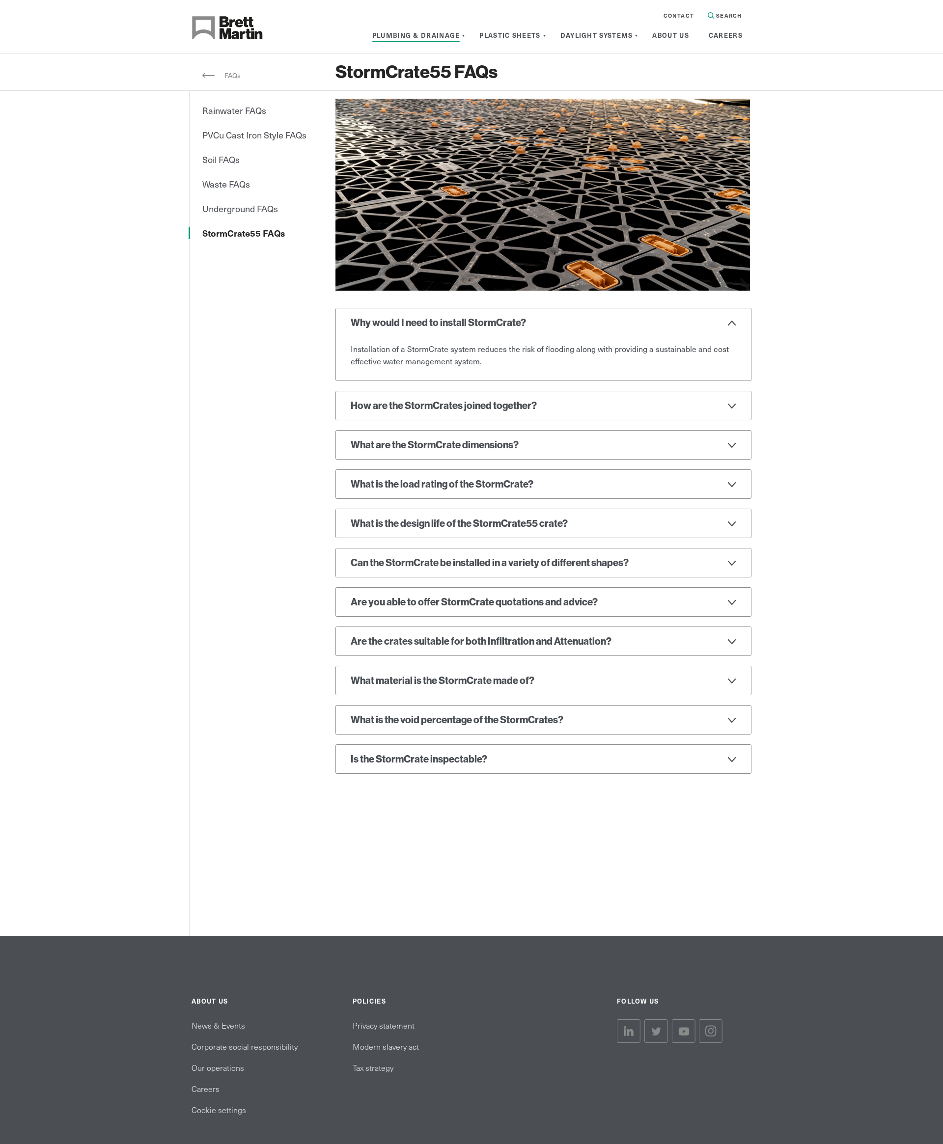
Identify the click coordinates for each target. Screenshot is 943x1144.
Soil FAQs (221, 159)
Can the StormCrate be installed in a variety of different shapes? (490, 563)
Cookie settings (219, 1110)
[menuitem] (416, 35)
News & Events (218, 1025)
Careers (206, 1088)
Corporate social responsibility (245, 1046)
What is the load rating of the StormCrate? (442, 484)
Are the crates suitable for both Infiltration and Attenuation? (481, 641)
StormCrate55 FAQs (243, 233)
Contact (679, 15)
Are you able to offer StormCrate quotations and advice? (474, 602)
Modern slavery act (386, 1046)
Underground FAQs (240, 208)
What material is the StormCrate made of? (442, 680)
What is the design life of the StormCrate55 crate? (459, 523)
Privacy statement (384, 1025)
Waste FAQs (226, 184)
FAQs (232, 75)
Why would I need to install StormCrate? (438, 322)
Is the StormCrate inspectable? (419, 759)
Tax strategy (373, 1067)
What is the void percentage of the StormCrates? (457, 720)
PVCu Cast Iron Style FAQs (254, 134)
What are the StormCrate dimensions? (435, 445)
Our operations (218, 1067)
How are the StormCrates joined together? (444, 405)
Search (728, 15)
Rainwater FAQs (234, 110)
